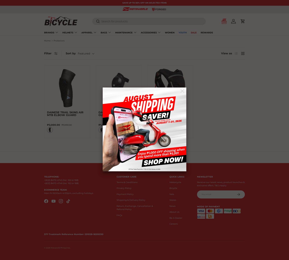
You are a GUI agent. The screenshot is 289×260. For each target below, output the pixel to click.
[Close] (182, 91)
